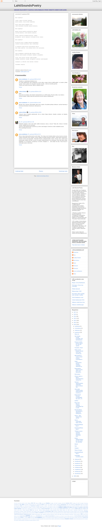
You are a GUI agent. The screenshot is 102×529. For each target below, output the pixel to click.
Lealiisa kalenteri (17, 508)
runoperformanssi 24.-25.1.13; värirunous (29, 518)
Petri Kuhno (76, 260)
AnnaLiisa (76, 252)
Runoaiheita (82, 511)
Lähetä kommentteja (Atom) (43, 176)
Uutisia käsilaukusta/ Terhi (78, 299)
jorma (28, 516)
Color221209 (39, 504)
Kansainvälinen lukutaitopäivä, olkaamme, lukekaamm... (79, 411)
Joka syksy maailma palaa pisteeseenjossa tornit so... (79, 390)
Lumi (87, 508)
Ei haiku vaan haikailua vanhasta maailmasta (52, 504)
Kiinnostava (77, 374)
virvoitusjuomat (27, 520)
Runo (78, 511)
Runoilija (86, 511)
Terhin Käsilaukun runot (77, 297)
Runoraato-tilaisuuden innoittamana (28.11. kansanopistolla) (24, 512)
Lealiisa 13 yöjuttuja (78, 507)
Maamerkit (27, 510)
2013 (75, 318)
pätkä (15, 518)
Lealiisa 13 (71, 507)
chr (80, 514)
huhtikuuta (77, 467)
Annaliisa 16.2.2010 (53, 503)
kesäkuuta (77, 463)
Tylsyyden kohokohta (46, 514)
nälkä (29, 517)
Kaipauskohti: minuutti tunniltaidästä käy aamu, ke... (79, 396)
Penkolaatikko (42, 511)
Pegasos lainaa (37, 511)
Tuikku (41, 514)
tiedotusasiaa (78, 518)
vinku (75, 273)
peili (78, 517)
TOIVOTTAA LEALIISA (18, 514)
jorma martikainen (23, 79)
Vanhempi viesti (63, 171)
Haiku (68, 504)
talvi (60, 518)
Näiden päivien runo (63, 510)
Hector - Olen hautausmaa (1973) (78, 417)
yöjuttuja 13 (35, 520)
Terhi (75, 263)
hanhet (84, 514)
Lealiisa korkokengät (45, 508)
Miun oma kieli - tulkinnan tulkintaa (39, 510)
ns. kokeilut (26, 517)
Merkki (76, 444)
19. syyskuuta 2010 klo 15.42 (34, 79)
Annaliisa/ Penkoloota (84, 503)
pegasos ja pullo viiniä (67, 517)
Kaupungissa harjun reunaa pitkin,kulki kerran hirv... (78, 370)
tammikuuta (78, 473)
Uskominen (52, 514)
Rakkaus (75, 511)
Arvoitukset (27, 504)
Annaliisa (48, 503)
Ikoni (84, 504)
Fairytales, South (79, 347)
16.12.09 (19, 503)
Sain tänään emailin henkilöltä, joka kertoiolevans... (79, 338)
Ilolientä (86, 504)
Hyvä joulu (77, 504)
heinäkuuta (77, 461)
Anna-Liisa (43, 503)
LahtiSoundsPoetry (27, 5)
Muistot (58, 510)
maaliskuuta (78, 469)
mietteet (21, 517)
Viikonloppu (71, 514)
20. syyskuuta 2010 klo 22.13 (34, 134)
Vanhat (63, 514)
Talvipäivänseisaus (27, 514)
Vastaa (20, 87)
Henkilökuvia (73, 504)
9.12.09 (25, 503)
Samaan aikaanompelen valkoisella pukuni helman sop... (79, 384)
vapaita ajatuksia (21, 520)
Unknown (76, 265)
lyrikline (76, 400)
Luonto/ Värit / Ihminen (21, 510)
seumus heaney (48, 518)
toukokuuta (77, 465)
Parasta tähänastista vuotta (29, 511)
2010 (75, 324)
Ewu (75, 255)
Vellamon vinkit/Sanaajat (78, 304)
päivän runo (85, 517)
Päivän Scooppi (78, 450)
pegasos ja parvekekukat (58, 517)
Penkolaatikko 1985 (49, 511)
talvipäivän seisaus (69, 518)
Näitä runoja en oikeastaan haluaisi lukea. (75, 510)
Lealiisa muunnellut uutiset (54, 508)
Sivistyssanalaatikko (73, 512)
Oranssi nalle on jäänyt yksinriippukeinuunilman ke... (79, 378)
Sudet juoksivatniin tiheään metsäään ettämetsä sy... (79, 364)
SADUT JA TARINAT (39, 512)
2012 (75, 320)
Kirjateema (61, 505)
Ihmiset (81, 504)
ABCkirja (29, 503)
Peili (76, 446)
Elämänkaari (63, 504)
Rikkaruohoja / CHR (76, 291)
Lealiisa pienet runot (24, 71)
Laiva (57, 507)
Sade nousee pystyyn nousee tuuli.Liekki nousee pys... (79, 351)
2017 (75, 312)
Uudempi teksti (19, 171)
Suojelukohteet (81, 512)
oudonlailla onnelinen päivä (79, 456)
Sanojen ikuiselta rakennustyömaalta (53, 512)
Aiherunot (37, 503)
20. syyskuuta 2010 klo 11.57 (35, 91)
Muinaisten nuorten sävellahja (51, 510)
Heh (69, 504)
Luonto (15, 510)
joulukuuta (77, 326)
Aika (40, 503)
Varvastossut (67, 514)
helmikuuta (77, 471)
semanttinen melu (43, 518)
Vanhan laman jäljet (58, 514)
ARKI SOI (33, 503)
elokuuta (77, 459)
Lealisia (84, 508)
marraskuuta (78, 328)
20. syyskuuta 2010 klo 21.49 (27, 121)
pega (36, 517)
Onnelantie (21, 511)
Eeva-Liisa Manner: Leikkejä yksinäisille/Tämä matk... (79, 405)
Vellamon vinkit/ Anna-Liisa (78, 302)
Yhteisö (75, 514)
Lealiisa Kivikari (22, 91)
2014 (75, 316)
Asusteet (30, 504)
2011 (75, 322)
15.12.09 (15, 503)
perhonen (81, 517)
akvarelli (77, 514)
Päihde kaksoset (76, 288)
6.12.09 (22, 503)
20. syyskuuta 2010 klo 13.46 (34, 102)
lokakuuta (77, 330)
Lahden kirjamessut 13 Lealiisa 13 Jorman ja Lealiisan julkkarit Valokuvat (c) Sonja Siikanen (36, 507)
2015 (75, 314)
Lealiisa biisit (85, 507)
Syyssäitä (86, 512)
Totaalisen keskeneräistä (35, 514)
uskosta (17, 520)
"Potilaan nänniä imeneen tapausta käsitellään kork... (78, 434)
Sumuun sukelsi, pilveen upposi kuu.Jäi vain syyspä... (79, 343)
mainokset (16, 517)
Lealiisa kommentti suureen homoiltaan (34, 508)
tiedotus (74, 518)
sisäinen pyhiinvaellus (55, 518)
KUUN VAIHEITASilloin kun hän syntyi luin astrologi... (79, 440)
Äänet (38, 520)
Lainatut (54, 507)
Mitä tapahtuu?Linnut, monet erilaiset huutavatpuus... (79, 357)
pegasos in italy (45, 517)
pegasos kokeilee (74, 517)
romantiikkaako (18, 518)
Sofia (78, 512)
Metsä (31, 510)
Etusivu (41, 171)
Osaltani (77, 448)
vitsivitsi (31, 520)
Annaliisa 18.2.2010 (61, 503)
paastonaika (32, 517)
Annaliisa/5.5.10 (17, 504)
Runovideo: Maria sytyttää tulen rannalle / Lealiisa (78, 294)
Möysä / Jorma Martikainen (78, 282)
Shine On (77, 334)
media (19, 517)
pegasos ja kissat (51, 517)
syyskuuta (77, 332)
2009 (75, 476)
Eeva (43, 504)
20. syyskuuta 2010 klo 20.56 (35, 112)
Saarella (45, 512)
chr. (20, 121)
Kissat (64, 505)
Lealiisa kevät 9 (24, 508)
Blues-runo (34, 504)
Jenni (21, 505)
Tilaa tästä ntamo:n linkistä (78, 244)
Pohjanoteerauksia (66, 511)
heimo (87, 514)
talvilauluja (63, 518)
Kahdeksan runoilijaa (35, 505)
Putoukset (72, 511)
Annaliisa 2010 (69, 503)
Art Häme (22, 504)
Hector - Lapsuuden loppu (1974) (78, 421)
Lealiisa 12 (66, 507)
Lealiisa (60, 507)
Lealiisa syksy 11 (78, 508)
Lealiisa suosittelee (71, 508)
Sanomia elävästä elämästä (65, 512)
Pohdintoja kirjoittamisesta (58, 511)
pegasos (39, 517)
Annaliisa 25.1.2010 (76, 503)
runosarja (37, 518)
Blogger (59, 526)
